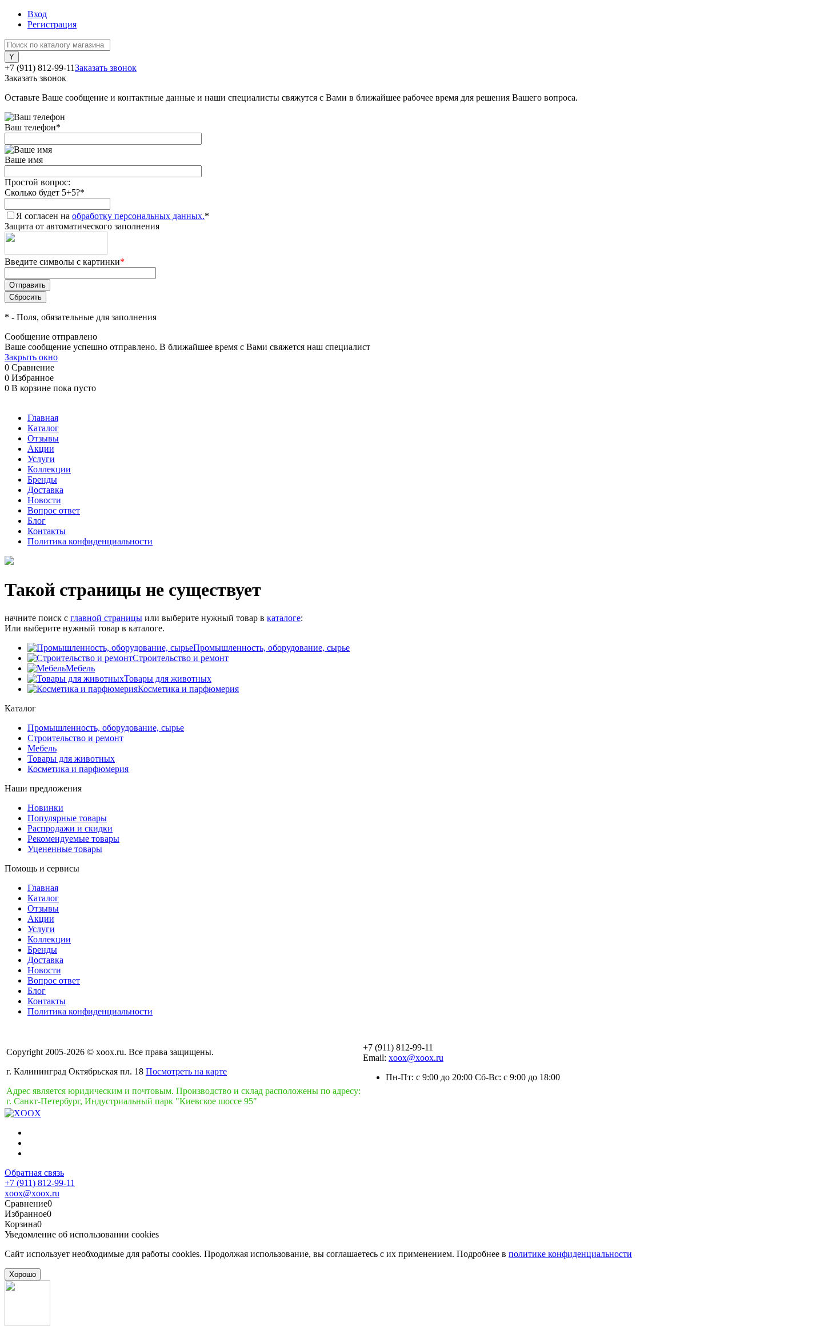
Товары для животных (167, 678)
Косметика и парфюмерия (188, 689)
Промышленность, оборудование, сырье (271, 647)
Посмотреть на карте (186, 1071)
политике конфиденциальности (570, 1254)
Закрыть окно (31, 357)
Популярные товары (67, 818)
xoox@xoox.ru (416, 1058)
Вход (37, 14)
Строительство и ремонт (181, 658)
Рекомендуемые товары (73, 838)
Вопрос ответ (53, 510)
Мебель (80, 668)
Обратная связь (34, 1172)
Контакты (46, 531)
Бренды (42, 479)
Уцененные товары (64, 849)
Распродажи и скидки (70, 828)
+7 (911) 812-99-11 (40, 1183)
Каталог (43, 428)
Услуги (41, 459)
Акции (40, 448)
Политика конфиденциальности (90, 541)
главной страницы (106, 618)
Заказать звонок (106, 68)
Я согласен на (112, 216)
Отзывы (43, 438)
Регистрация (52, 24)
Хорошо (22, 1274)
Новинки (45, 808)
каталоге (284, 618)
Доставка (45, 490)
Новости (44, 500)
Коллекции (49, 469)
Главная (42, 418)
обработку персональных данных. (138, 216)
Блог (36, 521)
